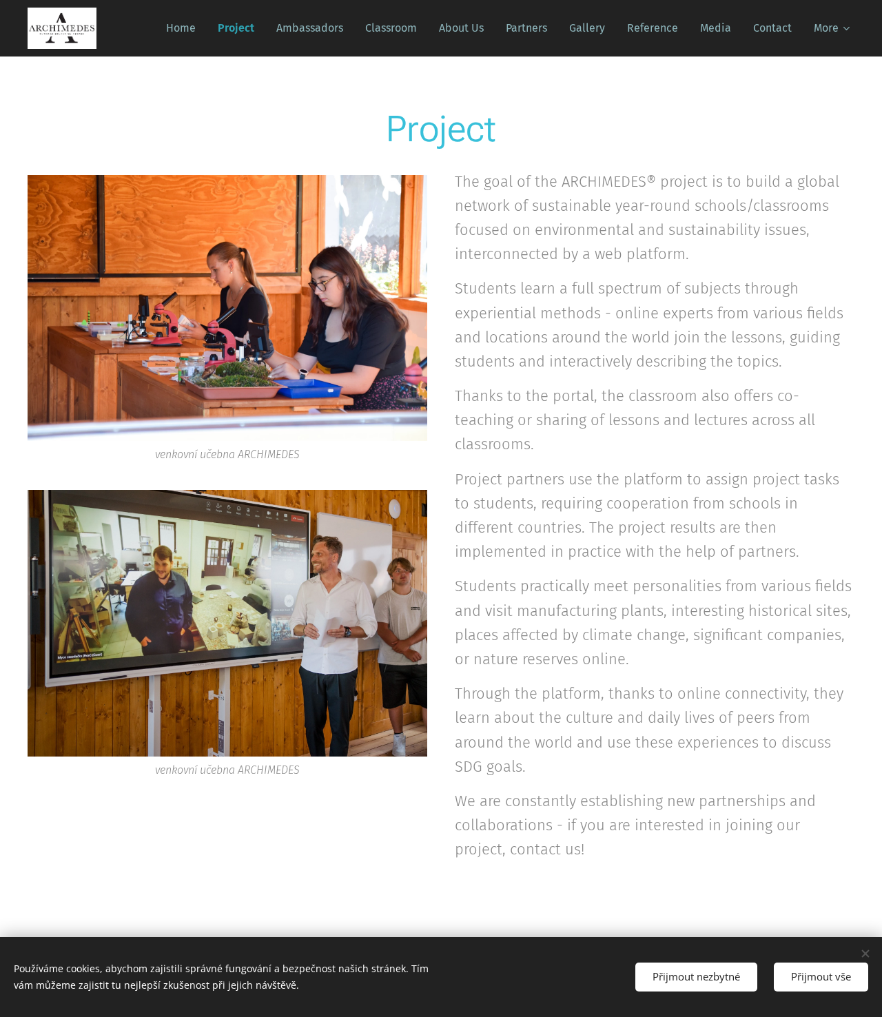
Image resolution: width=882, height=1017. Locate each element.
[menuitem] (185, 28)
